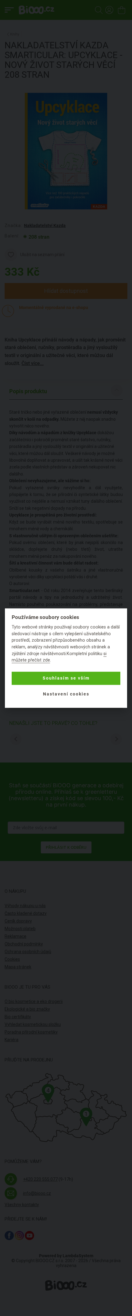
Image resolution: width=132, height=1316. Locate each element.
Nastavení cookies (66, 694)
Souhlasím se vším (66, 678)
